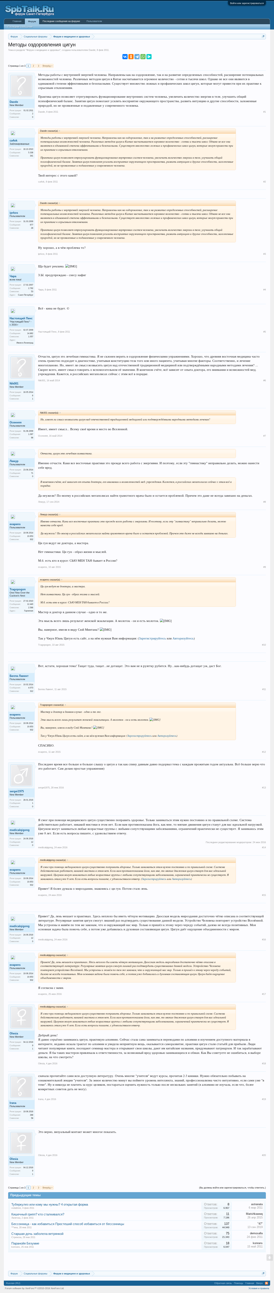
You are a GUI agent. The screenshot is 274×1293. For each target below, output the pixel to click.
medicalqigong (20, 830)
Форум (32, 21)
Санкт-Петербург (25, 295)
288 (31, 1115)
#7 (264, 435)
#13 (264, 787)
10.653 (30, 536)
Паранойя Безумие (25, 1243)
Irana (13, 1102)
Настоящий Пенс (21, 318)
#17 (264, 994)
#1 (264, 111)
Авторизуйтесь (183, 638)
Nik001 (14, 383)
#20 (264, 1155)
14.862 (30, 333)
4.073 (30, 688)
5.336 (30, 153)
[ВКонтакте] (125, 56)
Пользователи (94, 21)
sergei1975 (17, 791)
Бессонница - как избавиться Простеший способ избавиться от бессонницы (67, 1224)
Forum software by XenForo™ (34, 1288)
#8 (264, 502)
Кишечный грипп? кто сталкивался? (37, 1214)
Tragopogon (18, 589)
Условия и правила (259, 1288)
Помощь (238, 1283)
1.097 (30, 434)
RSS (266, 1283)
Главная (17, 21)
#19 (264, 1099)
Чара (13, 276)
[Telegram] (137, 56)
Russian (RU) (13, 1283)
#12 (264, 752)
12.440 (30, 604)
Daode (92, 50)
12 (32, 842)
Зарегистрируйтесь (152, 638)
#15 (264, 895)
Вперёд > (47, 66)
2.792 (30, 288)
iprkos (14, 212)
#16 (264, 939)
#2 (264, 181)
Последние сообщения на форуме (61, 21)
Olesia (14, 1033)
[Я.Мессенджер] (149, 56)
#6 (264, 380)
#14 (264, 847)
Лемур (14, 461)
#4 (264, 289)
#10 (264, 645)
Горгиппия (28, 611)
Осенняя (16, 422)
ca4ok (13, 140)
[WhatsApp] (143, 56)
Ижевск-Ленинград (24, 343)
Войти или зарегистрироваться (247, 3)
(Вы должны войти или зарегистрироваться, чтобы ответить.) (232, 1187)
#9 (264, 567)
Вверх (259, 1283)
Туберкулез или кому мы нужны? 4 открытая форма (49, 1204)
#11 (264, 689)
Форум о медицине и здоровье (43, 50)
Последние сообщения (20, 26)
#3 (264, 254)
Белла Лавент (19, 675)
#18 (264, 1063)
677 (31, 225)
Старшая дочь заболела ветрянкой (37, 1234)
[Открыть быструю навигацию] (263, 36)
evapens (15, 524)
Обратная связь (223, 1283)
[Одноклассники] (131, 56)
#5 (264, 331)
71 (32, 473)
